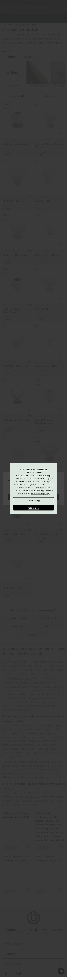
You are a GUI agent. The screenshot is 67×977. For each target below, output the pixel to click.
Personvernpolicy (40, 493)
